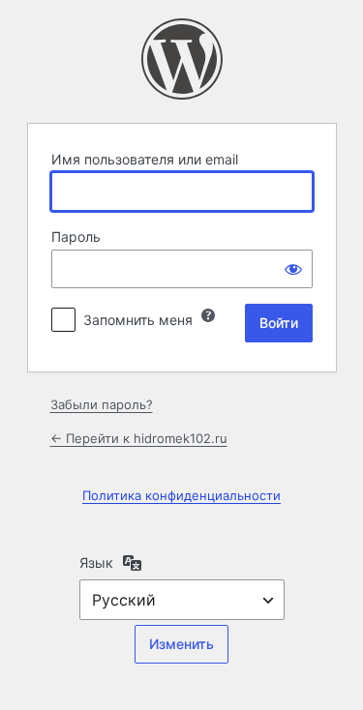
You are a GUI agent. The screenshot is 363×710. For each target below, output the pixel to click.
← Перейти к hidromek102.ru (138, 438)
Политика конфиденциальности (181, 495)
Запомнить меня (138, 319)
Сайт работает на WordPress (182, 59)
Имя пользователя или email (144, 159)
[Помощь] (208, 315)
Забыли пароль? (101, 404)
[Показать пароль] (293, 269)
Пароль (76, 236)
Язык (96, 562)
